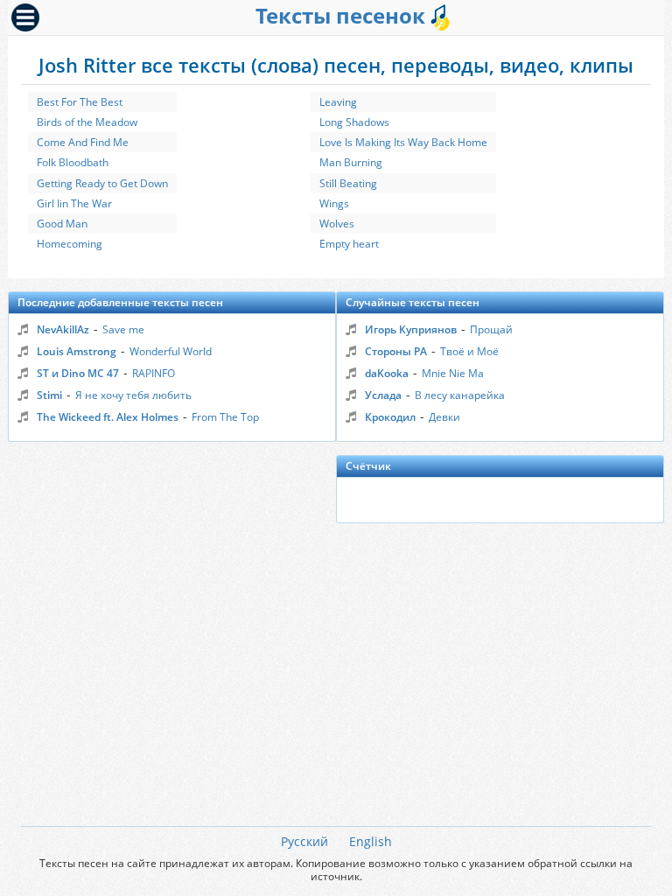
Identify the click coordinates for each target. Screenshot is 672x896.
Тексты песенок (343, 15)
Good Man (62, 223)
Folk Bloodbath (72, 162)
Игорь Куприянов (411, 329)
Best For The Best (79, 101)
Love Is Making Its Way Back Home (403, 142)
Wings (334, 203)
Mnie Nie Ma (453, 373)
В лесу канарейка (460, 395)
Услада (383, 395)
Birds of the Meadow (87, 122)
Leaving (338, 101)
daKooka (387, 373)
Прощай (491, 329)
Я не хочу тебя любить (133, 395)
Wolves (336, 223)
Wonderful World (171, 351)
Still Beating (348, 183)
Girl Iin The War (74, 203)
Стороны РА (396, 351)
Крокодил (390, 417)
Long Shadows (354, 122)
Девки (444, 417)
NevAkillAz (63, 329)
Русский (304, 841)
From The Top (225, 417)
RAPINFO (153, 373)
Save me (123, 329)
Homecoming (69, 243)
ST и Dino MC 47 (78, 373)
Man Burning (350, 162)
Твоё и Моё (469, 351)
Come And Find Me (83, 142)
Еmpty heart (349, 243)
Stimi (49, 395)
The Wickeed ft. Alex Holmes (107, 417)
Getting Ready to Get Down (102, 183)
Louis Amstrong (76, 351)
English (370, 841)
